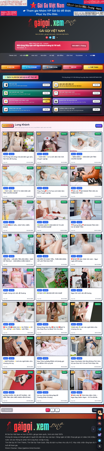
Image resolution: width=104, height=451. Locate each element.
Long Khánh (11, 154)
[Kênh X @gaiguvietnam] (99, 446)
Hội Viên (24, 55)
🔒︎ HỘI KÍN (10, 67)
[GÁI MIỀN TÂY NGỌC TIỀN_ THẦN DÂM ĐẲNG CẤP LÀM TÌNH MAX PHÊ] (52, 244)
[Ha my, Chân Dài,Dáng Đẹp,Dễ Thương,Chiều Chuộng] (52, 380)
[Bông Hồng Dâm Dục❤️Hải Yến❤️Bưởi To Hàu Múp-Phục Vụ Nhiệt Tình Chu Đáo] (52, 312)
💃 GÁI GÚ (72, 67)
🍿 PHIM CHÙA (52, 67)
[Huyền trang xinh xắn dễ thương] (18, 278)
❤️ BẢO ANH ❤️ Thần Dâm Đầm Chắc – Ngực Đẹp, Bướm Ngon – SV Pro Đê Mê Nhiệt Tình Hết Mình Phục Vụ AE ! (84, 397)
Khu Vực (34, 55)
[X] (57, 37)
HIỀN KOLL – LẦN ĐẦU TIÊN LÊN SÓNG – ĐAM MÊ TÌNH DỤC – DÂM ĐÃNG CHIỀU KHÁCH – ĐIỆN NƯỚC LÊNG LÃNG (18, 261)
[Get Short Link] (46, 37)
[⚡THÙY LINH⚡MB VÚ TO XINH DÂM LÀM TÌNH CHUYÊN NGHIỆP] (18, 176)
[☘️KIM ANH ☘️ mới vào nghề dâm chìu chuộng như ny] (86, 312)
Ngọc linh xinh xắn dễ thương (81, 293)
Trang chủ (13, 55)
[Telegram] (50, 37)
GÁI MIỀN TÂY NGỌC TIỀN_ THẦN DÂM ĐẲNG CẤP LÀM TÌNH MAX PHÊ (51, 260)
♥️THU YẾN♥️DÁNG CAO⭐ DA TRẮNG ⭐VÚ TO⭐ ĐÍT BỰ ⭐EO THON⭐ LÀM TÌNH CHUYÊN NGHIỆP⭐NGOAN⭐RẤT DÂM (17, 329)
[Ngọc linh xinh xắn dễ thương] (86, 278)
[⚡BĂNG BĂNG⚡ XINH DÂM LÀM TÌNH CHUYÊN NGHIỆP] (86, 142)
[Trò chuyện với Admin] (99, 423)
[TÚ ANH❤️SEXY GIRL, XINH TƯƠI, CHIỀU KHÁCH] (18, 210)
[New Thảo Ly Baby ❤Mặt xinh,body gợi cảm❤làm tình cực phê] (52, 346)
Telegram (79, 55)
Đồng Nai (5, 154)
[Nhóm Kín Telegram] (53, 37)
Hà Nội (51, 55)
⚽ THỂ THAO (93, 67)
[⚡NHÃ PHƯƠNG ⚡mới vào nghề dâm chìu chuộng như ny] (18, 346)
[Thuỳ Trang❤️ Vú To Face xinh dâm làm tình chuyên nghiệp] (52, 176)
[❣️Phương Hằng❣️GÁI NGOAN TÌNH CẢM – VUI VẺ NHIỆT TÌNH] (86, 210)
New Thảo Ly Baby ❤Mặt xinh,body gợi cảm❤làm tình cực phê (50, 362)
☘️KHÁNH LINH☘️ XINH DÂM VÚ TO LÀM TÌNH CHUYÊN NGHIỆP (50, 226)
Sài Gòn (43, 55)
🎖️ (52, 61)
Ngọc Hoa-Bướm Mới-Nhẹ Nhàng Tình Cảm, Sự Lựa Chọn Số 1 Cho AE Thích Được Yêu (86, 362)
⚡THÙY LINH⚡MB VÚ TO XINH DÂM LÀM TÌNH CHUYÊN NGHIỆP (16, 192)
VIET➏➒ (92, 55)
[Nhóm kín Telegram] (99, 440)
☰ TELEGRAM (31, 67)
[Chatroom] (99, 417)
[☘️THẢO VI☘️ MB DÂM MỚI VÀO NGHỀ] (52, 278)
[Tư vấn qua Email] (99, 434)
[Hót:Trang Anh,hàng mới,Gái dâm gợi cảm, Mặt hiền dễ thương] (18, 142)
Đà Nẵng (60, 55)
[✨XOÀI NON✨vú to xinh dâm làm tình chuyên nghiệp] (52, 142)
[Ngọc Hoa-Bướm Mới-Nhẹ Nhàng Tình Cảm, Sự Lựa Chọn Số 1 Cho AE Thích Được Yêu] (86, 346)
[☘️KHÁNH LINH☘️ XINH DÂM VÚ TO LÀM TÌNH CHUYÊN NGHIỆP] (52, 210)
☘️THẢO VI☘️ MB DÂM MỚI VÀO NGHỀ (49, 293)
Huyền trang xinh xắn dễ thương (14, 293)
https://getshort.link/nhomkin (29, 448)
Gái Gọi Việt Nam (52, 31)
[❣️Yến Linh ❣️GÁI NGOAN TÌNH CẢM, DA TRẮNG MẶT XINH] (86, 176)
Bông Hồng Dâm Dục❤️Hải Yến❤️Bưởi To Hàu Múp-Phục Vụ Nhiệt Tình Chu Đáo (51, 328)
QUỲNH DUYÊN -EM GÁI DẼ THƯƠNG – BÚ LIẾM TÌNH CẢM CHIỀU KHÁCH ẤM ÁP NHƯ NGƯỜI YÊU (16, 397)
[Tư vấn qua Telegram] (99, 429)
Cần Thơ (69, 55)
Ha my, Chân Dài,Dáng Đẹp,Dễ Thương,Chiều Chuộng (47, 396)
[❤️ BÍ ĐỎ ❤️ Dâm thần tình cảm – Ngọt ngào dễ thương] (86, 244)
